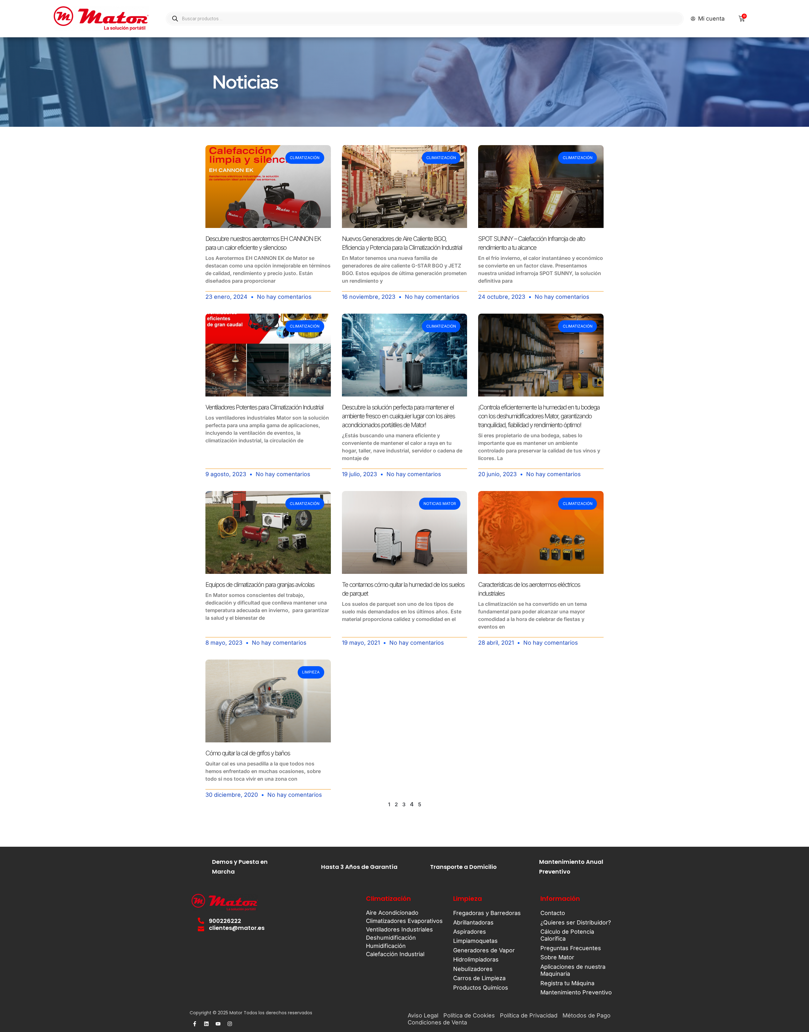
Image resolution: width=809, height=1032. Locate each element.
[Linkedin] (206, 1024)
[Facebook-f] (195, 1024)
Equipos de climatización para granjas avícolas (259, 584)
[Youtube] (218, 1024)
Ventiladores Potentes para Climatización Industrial (264, 407)
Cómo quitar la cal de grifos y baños (247, 753)
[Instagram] (230, 1024)
